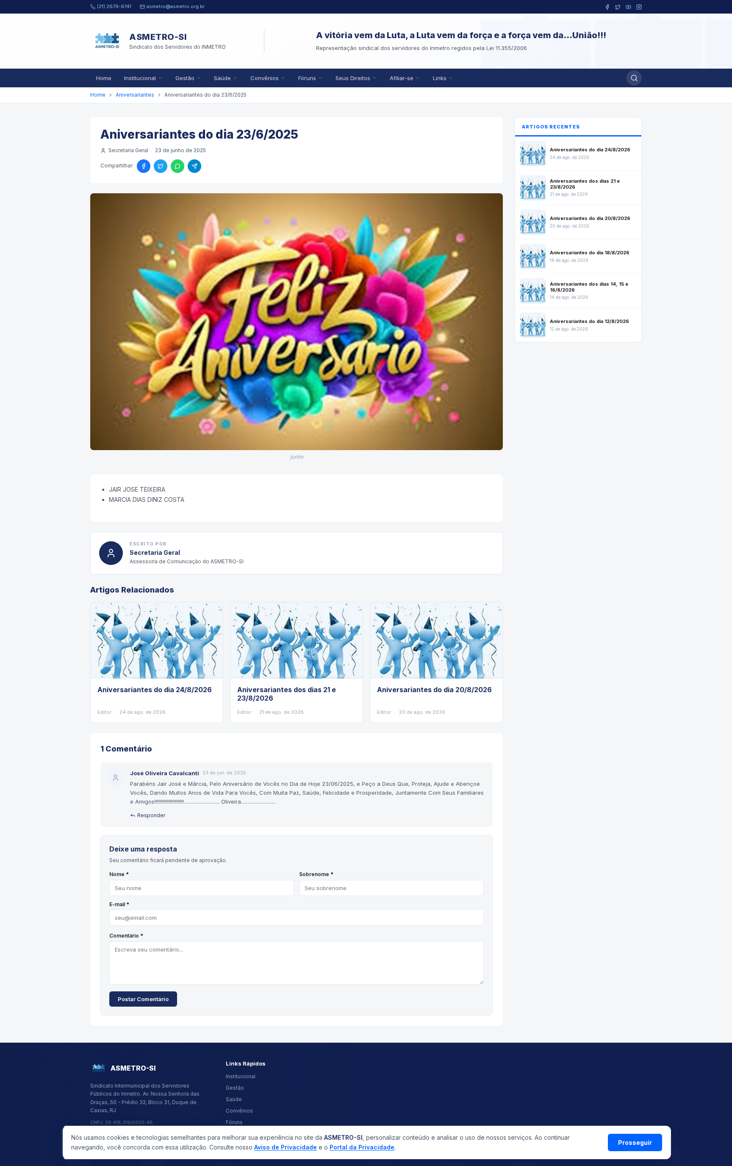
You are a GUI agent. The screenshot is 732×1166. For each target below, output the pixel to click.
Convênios (264, 78)
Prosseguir (635, 1142)
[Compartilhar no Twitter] (160, 166)
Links (439, 78)
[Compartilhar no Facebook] (143, 166)
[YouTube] (628, 7)
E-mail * (119, 904)
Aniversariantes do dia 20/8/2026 (434, 689)
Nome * (119, 874)
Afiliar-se (401, 78)
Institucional (140, 78)
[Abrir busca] (634, 78)
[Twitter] (618, 7)
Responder (151, 815)
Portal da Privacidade (362, 1147)
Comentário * (126, 935)
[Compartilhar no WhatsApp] (177, 166)
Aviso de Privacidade (285, 1147)
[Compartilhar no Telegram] (194, 166)
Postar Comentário (143, 999)
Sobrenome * (316, 874)
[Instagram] (639, 7)
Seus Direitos (353, 78)
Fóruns (307, 78)
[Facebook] (607, 7)
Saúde (222, 78)
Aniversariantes (135, 95)
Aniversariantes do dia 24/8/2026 (154, 689)
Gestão (184, 78)
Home (103, 78)
